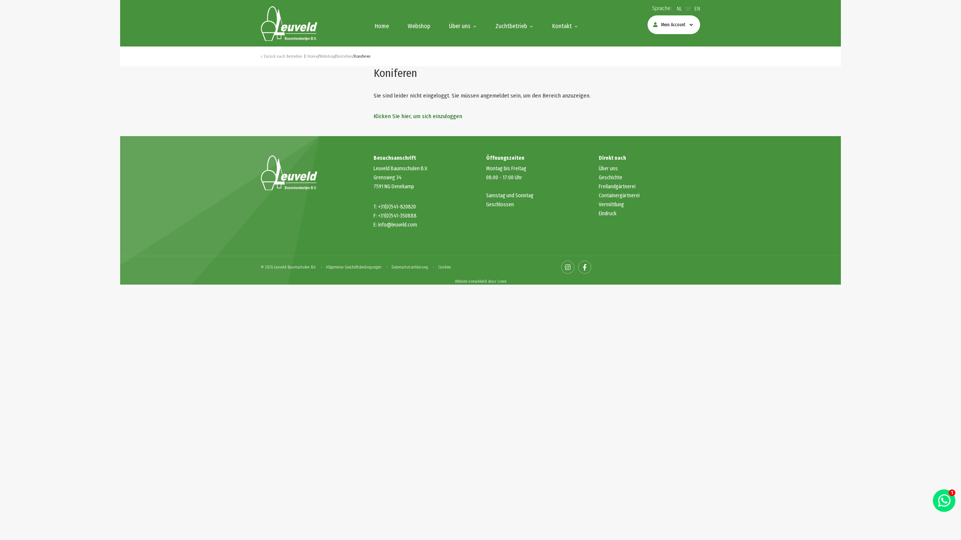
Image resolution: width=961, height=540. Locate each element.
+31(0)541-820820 (397, 207)
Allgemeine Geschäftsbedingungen (353, 267)
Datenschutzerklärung (410, 267)
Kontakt (562, 26)
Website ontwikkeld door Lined (480, 281)
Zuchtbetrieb (511, 26)
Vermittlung (611, 204)
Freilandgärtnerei (617, 186)
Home (382, 26)
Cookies (444, 267)
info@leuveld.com (397, 225)
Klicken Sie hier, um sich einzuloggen (418, 116)
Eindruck (607, 213)
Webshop (419, 26)
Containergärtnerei (619, 195)
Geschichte (610, 177)
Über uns (459, 26)
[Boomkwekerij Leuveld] (289, 23)
